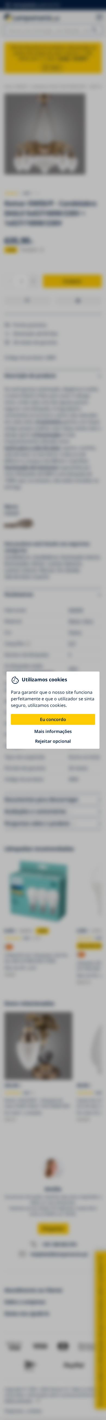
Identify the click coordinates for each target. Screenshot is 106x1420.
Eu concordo (53, 719)
